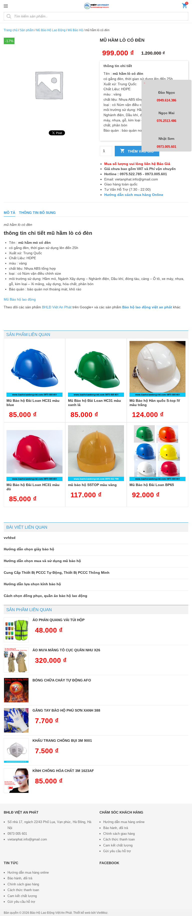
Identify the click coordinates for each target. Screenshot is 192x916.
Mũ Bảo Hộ (75, 30)
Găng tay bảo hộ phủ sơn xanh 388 (66, 710)
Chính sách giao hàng (119, 833)
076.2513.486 (166, 121)
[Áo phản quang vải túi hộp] (16, 630)
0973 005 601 (17, 833)
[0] (184, 7)
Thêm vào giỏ (140, 151)
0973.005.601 (166, 147)
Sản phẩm (27, 30)
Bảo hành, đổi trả (115, 828)
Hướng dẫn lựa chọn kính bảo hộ (32, 584)
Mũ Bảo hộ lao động (20, 299)
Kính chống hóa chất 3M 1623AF (63, 771)
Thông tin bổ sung (37, 213)
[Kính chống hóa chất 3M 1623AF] (16, 780)
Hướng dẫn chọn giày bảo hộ (29, 549)
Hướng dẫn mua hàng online (123, 822)
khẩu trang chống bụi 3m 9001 (62, 741)
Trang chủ (11, 30)
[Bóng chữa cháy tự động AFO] (16, 690)
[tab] (9, 212)
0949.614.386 (166, 100)
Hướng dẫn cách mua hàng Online (133, 195)
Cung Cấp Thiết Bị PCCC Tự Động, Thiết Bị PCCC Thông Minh (57, 573)
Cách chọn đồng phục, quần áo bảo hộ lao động (45, 596)
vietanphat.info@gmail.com (27, 839)
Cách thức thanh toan (119, 839)
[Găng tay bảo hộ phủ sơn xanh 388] (16, 720)
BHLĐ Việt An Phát (57, 307)
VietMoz (102, 913)
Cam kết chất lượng (117, 845)
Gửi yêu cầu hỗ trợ (117, 851)
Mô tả (9, 213)
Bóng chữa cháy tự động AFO (61, 680)
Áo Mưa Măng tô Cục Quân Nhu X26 (66, 650)
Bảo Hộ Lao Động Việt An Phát (51, 913)
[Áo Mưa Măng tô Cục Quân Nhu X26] (16, 660)
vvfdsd (10, 538)
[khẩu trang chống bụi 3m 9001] (16, 750)
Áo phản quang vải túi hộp (58, 620)
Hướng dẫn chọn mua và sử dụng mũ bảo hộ (42, 561)
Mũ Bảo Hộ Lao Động (51, 30)
